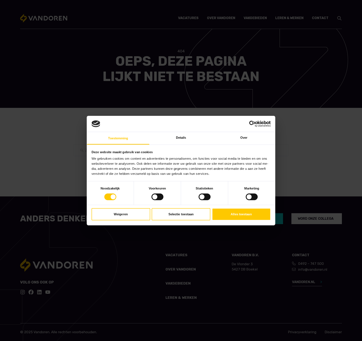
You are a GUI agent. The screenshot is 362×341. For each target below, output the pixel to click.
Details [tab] (181, 137)
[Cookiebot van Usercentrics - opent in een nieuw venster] (252, 124)
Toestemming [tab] (118, 138)
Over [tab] (243, 137)
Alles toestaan (241, 214)
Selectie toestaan (181, 214)
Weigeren (121, 214)
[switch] (157, 196)
